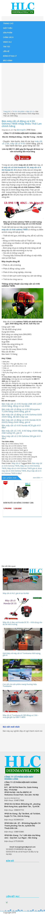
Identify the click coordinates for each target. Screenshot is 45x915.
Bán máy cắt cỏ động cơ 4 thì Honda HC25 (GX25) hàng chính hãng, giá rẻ (21, 421)
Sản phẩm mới (9, 477)
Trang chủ (6, 111)
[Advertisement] (22, 87)
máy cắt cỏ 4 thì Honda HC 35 (16, 167)
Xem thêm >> (37, 478)
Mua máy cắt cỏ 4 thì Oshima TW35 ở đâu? (21, 472)
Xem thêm (23, 500)
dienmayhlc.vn (22, 8)
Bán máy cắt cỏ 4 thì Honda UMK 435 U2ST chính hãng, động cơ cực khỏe (22, 405)
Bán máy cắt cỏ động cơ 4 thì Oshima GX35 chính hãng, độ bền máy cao (22, 415)
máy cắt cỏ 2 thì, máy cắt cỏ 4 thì (22, 142)
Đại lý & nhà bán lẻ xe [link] (12, 798)
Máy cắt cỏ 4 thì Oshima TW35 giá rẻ (22, 468)
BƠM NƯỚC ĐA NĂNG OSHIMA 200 (17, 503)
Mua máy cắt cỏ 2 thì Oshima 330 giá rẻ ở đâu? (21, 437)
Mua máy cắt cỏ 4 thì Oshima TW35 (22, 469)
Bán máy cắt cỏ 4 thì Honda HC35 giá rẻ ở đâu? (21, 426)
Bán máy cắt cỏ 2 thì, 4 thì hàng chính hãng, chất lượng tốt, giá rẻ (22, 431)
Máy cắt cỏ (30, 111)
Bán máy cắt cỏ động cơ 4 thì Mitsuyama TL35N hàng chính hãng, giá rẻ (21, 410)
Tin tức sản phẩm (18, 111)
